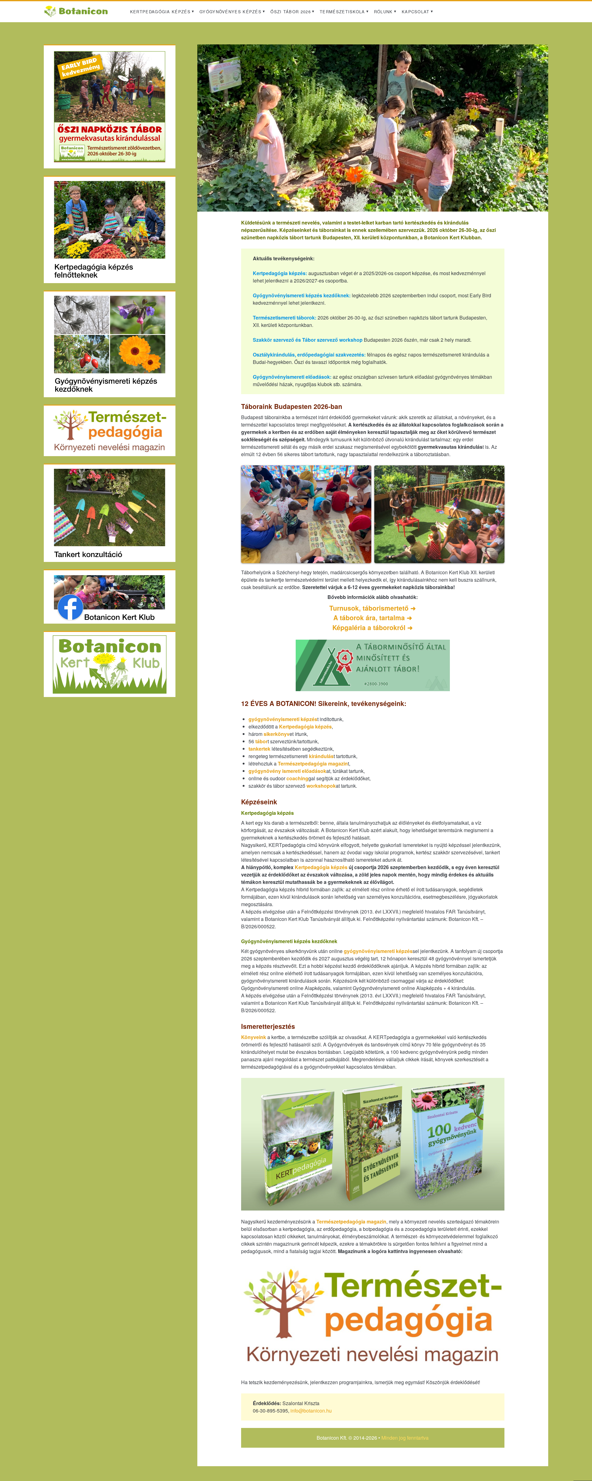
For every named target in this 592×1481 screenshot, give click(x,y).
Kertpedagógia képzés (160, 11)
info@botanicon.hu (311, 1410)
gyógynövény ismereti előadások (287, 770)
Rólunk (383, 11)
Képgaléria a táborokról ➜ (372, 627)
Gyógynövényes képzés (230, 11)
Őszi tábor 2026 (290, 11)
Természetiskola (342, 11)
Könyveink (253, 1037)
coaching (297, 778)
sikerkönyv (277, 733)
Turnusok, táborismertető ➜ (372, 608)
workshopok (321, 785)
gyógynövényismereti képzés (283, 719)
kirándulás (321, 756)
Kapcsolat (416, 11)
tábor (261, 741)
